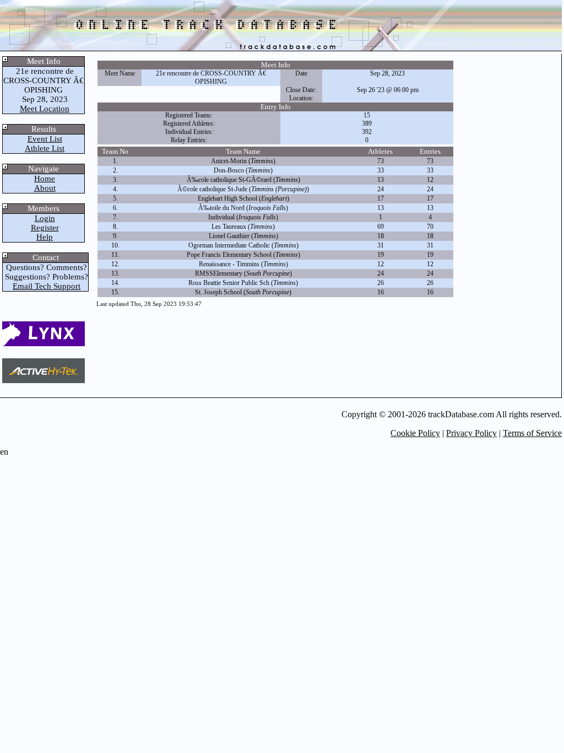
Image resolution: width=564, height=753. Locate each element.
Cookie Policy (415, 433)
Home (44, 178)
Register (45, 227)
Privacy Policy (471, 433)
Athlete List (44, 148)
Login (45, 218)
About (45, 188)
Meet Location (44, 108)
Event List (45, 139)
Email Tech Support (46, 286)
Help (44, 237)
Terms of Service (532, 433)
